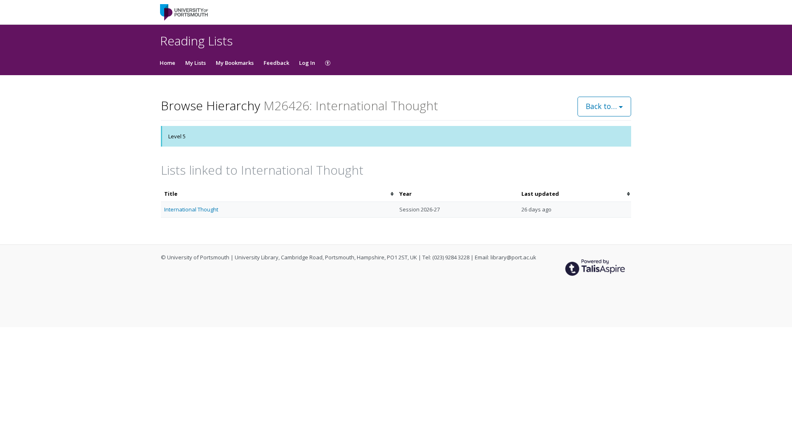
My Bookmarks (235, 62)
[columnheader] (278, 194)
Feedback (276, 62)
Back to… (602, 106)
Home (167, 62)
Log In (307, 62)
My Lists (195, 62)
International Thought (191, 209)
